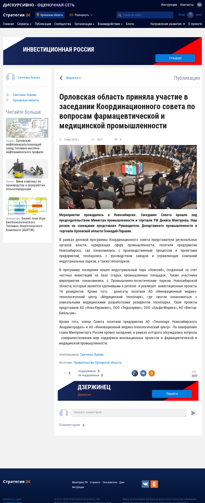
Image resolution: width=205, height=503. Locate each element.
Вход (182, 15)
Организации (83, 24)
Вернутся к (73, 78)
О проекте (195, 24)
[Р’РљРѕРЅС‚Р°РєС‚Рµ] (146, 484)
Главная (8, 24)
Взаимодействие (109, 24)
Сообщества (62, 24)
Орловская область (51, 15)
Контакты (187, 5)
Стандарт (175, 58)
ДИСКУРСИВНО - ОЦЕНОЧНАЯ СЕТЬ (38, 5)
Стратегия (16, 15)
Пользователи (110, 482)
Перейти (172, 394)
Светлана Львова (29, 77)
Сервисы (23, 24)
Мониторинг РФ (80, 482)
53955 (199, 15)
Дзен (121, 482)
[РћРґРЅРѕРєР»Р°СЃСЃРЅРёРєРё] (155, 484)
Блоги (130, 24)
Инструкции (169, 5)
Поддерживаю (87, 371)
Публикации (43, 24)
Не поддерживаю (88, 375)
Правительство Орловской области (97, 362)
